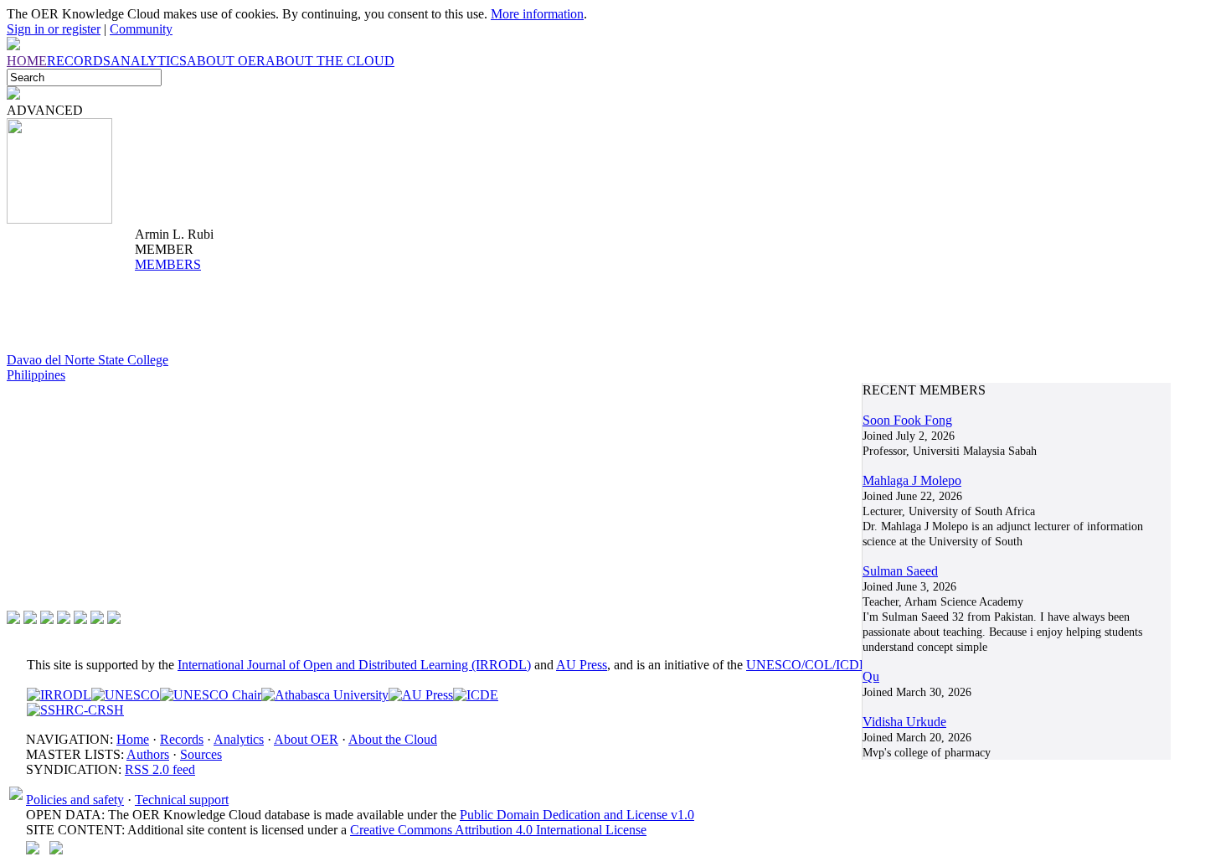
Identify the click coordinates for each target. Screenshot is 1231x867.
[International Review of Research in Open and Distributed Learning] (59, 695)
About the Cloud (392, 739)
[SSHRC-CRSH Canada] (75, 710)
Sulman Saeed (900, 571)
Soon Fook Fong (907, 420)
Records (181, 739)
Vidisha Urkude (904, 722)
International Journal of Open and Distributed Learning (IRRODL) (354, 665)
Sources (201, 754)
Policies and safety (75, 799)
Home (132, 739)
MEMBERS (168, 264)
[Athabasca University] (325, 695)
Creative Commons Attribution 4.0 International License (498, 830)
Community (141, 29)
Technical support (182, 799)
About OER (306, 739)
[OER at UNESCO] (125, 695)
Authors (147, 754)
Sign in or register (53, 29)
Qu (871, 676)
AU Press (581, 665)
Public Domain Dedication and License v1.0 (577, 815)
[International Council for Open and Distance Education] (475, 695)
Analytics (239, 739)
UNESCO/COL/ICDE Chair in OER (845, 665)
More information (537, 14)
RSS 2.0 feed (160, 769)
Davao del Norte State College (87, 360)
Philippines (36, 375)
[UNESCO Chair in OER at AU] (210, 695)
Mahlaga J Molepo (912, 480)
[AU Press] (421, 695)
